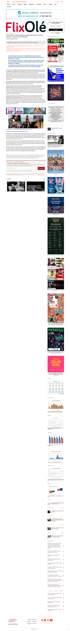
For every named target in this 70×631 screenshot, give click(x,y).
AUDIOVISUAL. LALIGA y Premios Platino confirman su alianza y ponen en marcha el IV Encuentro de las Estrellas (26, 48)
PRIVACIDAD (29, 619)
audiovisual (12, 33)
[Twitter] (58, 1)
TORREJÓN (19, 4)
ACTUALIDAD (38, 4)
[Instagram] (54, 1)
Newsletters (34, 623)
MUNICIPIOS (31, 4)
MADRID (25, 4)
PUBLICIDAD (34, 621)
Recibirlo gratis (41, 168)
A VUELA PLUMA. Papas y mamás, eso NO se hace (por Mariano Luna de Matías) (57, 520)
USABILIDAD (34, 619)
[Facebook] (56, 1)
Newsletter (9, 6)
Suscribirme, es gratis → (41, 174)
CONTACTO (29, 621)
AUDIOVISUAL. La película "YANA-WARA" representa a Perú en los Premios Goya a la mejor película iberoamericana (34, 187)
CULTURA (50, 4)
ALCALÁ (13, 4)
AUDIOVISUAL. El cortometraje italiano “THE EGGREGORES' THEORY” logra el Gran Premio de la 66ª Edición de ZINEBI (16, 188)
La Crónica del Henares (19, 1)
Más (55, 4)
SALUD (44, 4)
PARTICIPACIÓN (29, 624)
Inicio (9, 4)
